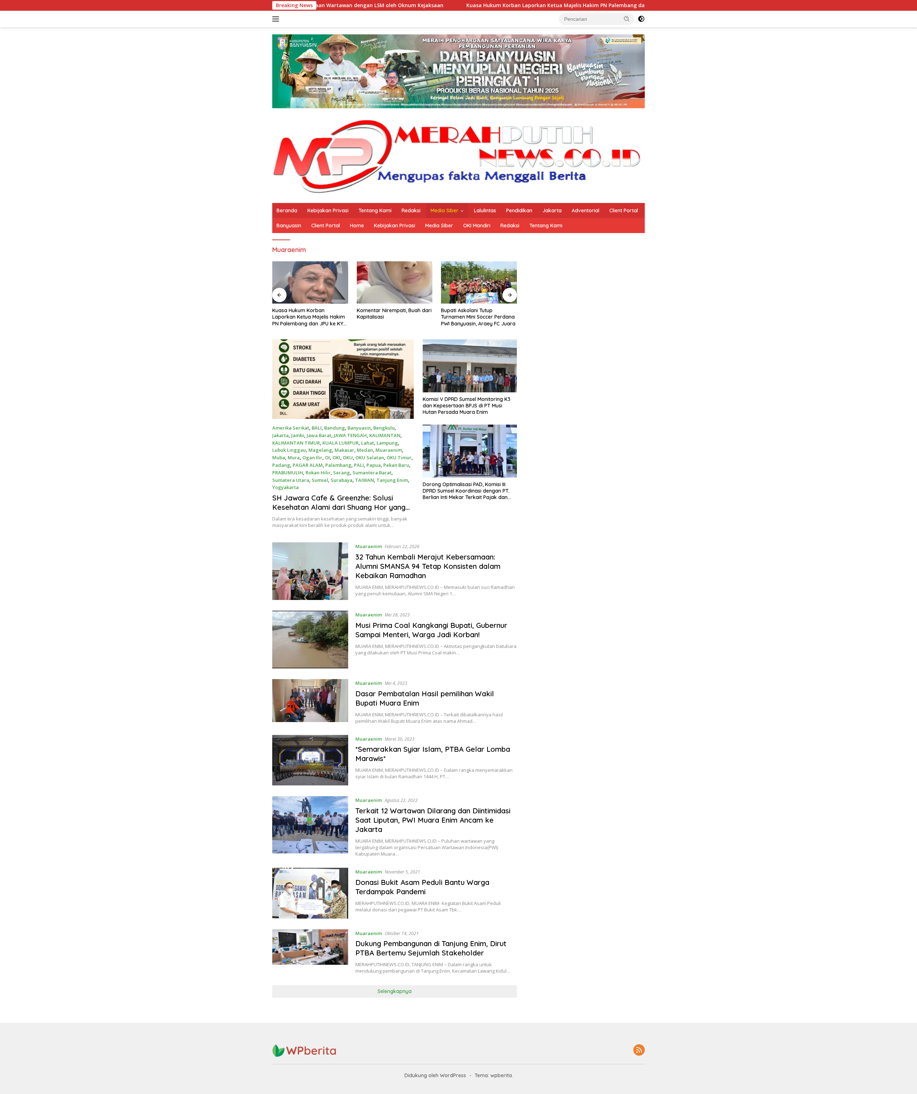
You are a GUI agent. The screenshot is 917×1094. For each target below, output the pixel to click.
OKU (348, 457)
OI (327, 457)
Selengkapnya (395, 991)
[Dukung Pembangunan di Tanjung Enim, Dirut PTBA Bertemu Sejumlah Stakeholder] (310, 951)
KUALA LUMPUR (340, 443)
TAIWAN (364, 480)
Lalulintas (485, 210)
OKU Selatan (369, 457)
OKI (336, 457)
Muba (278, 457)
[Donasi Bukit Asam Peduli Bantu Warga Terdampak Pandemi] (310, 893)
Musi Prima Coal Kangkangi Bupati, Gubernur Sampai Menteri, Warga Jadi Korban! (431, 630)
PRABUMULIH (287, 472)
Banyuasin (289, 225)
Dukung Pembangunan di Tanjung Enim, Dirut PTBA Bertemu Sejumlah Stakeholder (430, 948)
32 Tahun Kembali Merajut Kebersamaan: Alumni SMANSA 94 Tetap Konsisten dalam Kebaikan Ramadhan (427, 566)
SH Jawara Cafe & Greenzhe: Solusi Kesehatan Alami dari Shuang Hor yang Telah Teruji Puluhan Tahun (338, 507)
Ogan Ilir (312, 457)
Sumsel (320, 480)
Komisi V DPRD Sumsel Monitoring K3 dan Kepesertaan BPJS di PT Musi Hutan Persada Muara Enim (466, 405)
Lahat (367, 443)
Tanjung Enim (392, 480)
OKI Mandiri (476, 225)
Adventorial (585, 210)
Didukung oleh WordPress (435, 1075)
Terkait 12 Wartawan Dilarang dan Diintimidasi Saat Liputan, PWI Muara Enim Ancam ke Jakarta (432, 820)
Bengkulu (384, 428)
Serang (341, 472)
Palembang (338, 465)
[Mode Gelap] (641, 19)
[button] (627, 18)
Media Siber (444, 210)
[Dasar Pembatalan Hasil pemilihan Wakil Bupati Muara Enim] (310, 701)
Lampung (387, 443)
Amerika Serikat (290, 428)
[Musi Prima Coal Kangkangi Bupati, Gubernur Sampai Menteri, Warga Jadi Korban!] (310, 639)
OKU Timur (399, 457)
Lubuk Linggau (289, 450)
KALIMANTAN (384, 435)
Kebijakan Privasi (328, 210)
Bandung (334, 428)
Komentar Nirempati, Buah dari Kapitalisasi (394, 313)
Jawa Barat (319, 435)
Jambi (297, 435)
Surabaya (341, 480)
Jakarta (552, 210)
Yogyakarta (285, 487)
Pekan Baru (396, 465)
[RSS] (639, 1050)
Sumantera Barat (372, 472)
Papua (373, 465)
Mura (294, 457)
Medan (365, 450)
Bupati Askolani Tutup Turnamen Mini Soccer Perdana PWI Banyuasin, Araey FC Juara (478, 316)
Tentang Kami (375, 210)
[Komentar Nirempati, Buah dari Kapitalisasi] (395, 282)
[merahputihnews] (458, 155)
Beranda (287, 210)
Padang (281, 465)
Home (357, 225)
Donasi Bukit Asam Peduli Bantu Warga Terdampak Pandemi (422, 887)
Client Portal (623, 210)
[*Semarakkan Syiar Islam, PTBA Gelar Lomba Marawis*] (310, 760)
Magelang (320, 450)
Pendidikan (519, 210)
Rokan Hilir (318, 472)
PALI (359, 465)
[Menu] (277, 19)
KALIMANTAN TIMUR (296, 443)
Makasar (344, 450)
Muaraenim (388, 450)
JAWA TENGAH (350, 435)
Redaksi (411, 210)
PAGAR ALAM (308, 465)
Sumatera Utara (290, 480)
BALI (317, 428)
